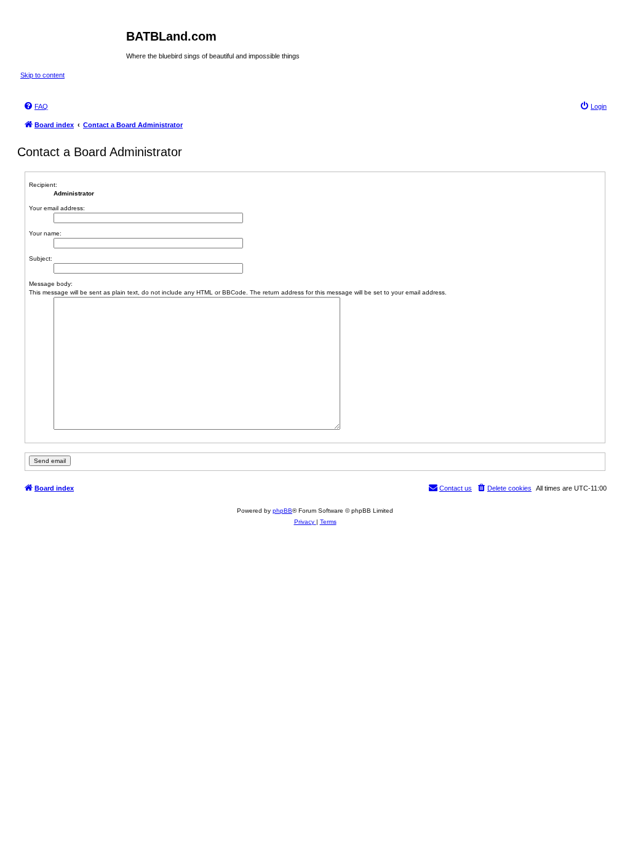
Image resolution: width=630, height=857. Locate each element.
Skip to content (42, 75)
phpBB (282, 510)
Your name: (45, 233)
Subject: (40, 258)
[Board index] (73, 40)
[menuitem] (35, 106)
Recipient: (43, 184)
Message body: (51, 283)
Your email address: (57, 208)
